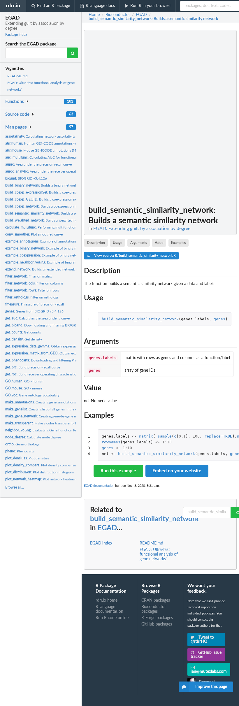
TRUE (227, 436)
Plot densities (27, 458)
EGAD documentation (99, 485)
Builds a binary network (41, 185)
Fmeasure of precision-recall (34, 304)
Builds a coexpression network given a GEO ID (57, 199)
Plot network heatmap (41, 479)
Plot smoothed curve (34, 234)
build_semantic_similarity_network (140, 319)
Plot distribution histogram (39, 472)
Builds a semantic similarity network (60, 213)
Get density (23, 339)
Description (96, 243)
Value (159, 243)
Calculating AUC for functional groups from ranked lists (59, 157)
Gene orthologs (22, 444)
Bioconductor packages (153, 609)
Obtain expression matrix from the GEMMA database (68, 346)
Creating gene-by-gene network (46, 416)
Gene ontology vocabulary (32, 395)
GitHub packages (156, 624)
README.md (17, 76)
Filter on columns (34, 283)
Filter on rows (32, 290)
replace (212, 436)
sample (165, 436)
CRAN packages (155, 600)
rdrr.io (13, 5)
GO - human (24, 381)
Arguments (138, 243)
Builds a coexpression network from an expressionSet (68, 192)
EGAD (107, 528)
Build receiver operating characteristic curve (45, 374)
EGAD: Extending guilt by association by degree (141, 228)
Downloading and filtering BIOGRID (42, 325)
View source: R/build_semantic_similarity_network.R (134, 255)
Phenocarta (19, 451)
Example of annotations (41, 241)
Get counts (23, 332)
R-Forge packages (157, 618)
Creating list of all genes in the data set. (46, 409)
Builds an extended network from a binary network (57, 269)
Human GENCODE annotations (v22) (43, 143)
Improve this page (211, 687)
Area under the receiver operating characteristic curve (58, 171)
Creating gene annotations (40, 402)
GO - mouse (23, 388)
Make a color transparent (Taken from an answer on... (60, 423)
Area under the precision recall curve (38, 164)
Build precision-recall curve (32, 367)
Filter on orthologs (32, 297)
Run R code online (112, 618)
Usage (117, 243)
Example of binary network (46, 248)
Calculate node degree (33, 437)
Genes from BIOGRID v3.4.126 (34, 311)
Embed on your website (176, 470)
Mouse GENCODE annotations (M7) (42, 150)
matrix (146, 436)
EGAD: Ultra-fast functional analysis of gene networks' (159, 554)
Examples (178, 243)
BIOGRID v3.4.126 (26, 178)
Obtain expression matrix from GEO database (67, 353)
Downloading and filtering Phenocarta (47, 360)
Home (94, 15)
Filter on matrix (28, 276)
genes (219, 319)
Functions (14, 101)
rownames (111, 442)
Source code (17, 114)
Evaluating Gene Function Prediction (47, 430)
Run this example (118, 470)
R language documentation (109, 609)
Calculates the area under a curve (37, 318)
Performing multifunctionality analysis (50, 227)
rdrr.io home (106, 600)
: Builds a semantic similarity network (153, 19)
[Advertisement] (193, 117)
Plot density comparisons (42, 465)
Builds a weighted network (45, 220)
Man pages (16, 127)
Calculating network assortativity (40, 136)
